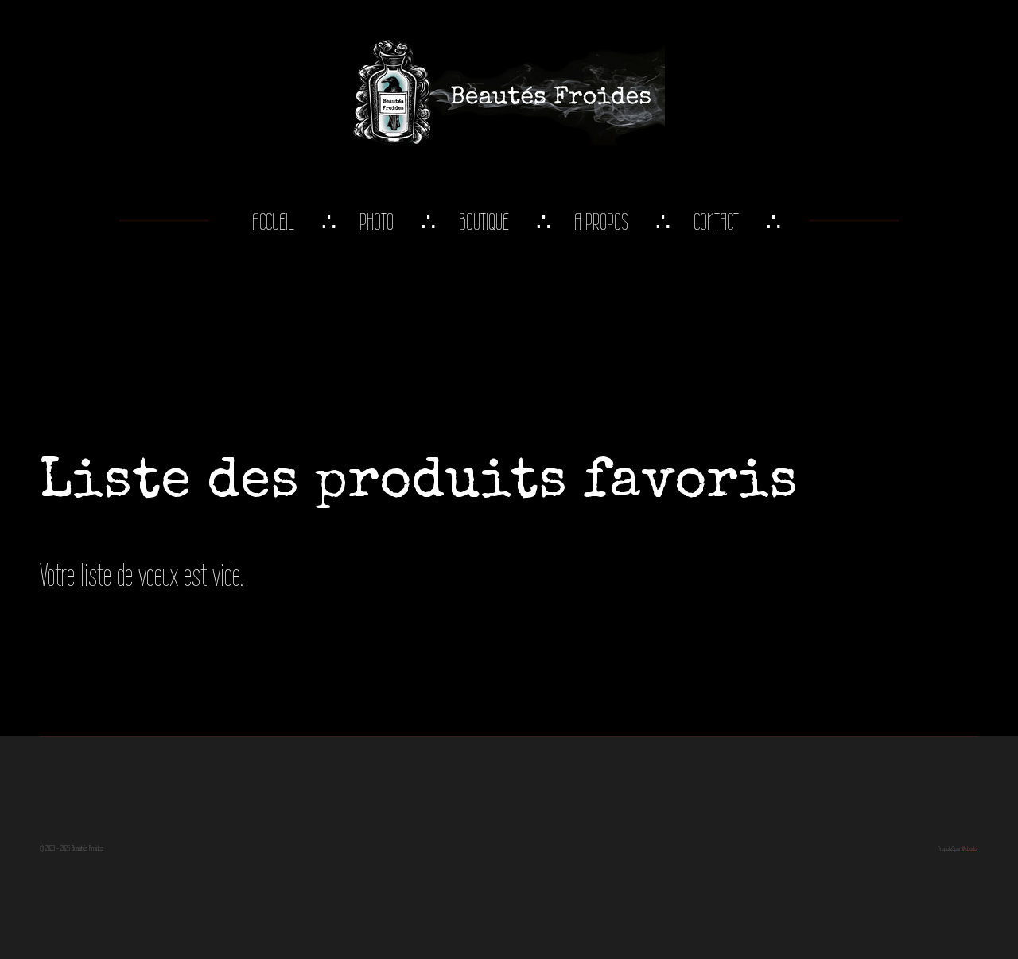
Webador (970, 848)
